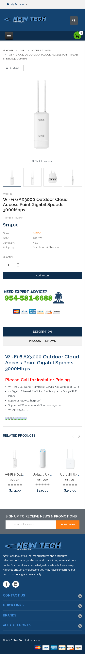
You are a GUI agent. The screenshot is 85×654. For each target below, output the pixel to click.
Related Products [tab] (19, 435)
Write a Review (14, 217)
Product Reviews (42, 340)
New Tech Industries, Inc (27, 640)
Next (79, 436)
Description (42, 331)
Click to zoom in (43, 161)
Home (9, 50)
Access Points (41, 50)
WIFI (22, 50)
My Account (17, 4)
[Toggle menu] (9, 36)
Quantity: (8, 256)
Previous (73, 436)
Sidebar (15, 68)
